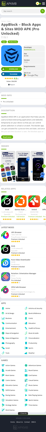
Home (3, 21)
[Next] (44, 166)
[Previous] (2, 166)
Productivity (13, 42)
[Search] (42, 11)
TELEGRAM (13, 74)
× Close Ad (23, 413)
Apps (9, 21)
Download (13, 69)
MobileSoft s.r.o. (29, 49)
